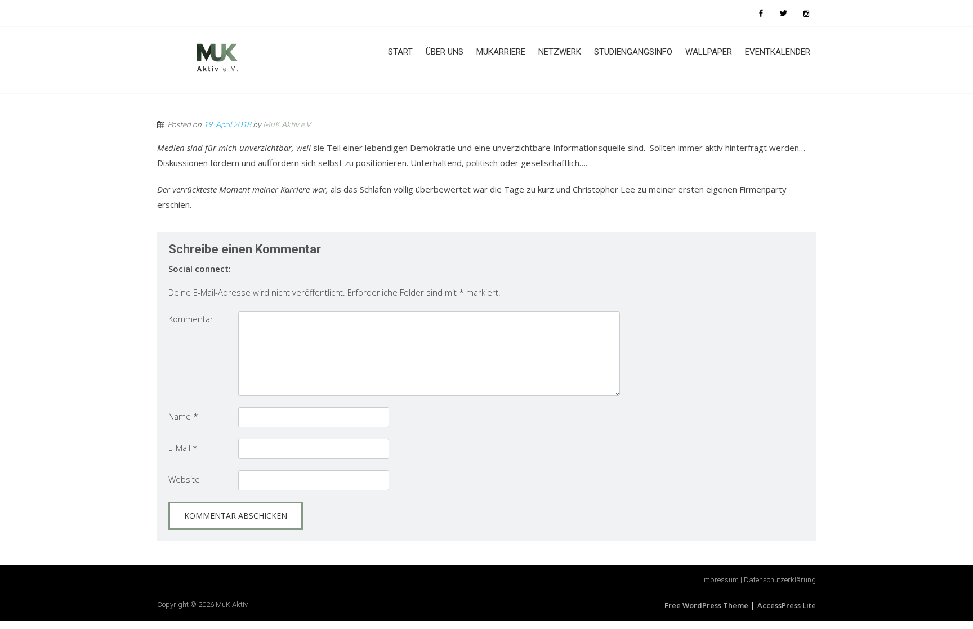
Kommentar (190, 318)
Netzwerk (559, 52)
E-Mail (183, 447)
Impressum (720, 580)
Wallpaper (708, 52)
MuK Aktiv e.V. (287, 124)
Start (400, 52)
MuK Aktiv (232, 604)
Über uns (444, 52)
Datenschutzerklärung (780, 580)
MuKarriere (500, 52)
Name (183, 416)
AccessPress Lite (786, 605)
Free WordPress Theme (706, 605)
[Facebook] (761, 13)
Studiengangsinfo (633, 52)
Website (184, 479)
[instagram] (806, 13)
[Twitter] (783, 13)
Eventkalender (777, 52)
